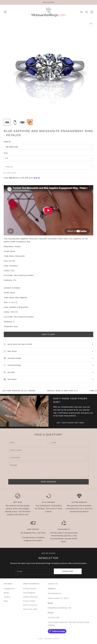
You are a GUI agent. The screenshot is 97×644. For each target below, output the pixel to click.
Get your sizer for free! (70, 423)
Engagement (9, 589)
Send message (48, 482)
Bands (6, 593)
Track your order (30, 609)
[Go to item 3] (22, 122)
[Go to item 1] (7, 122)
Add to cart (48, 334)
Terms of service (30, 605)
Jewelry (7, 597)
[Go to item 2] (14, 122)
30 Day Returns (30, 589)
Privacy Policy (29, 601)
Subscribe (67, 571)
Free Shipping (29, 593)
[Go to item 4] (29, 122)
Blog (6, 601)
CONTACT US (52, 583)
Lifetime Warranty (30, 597)
